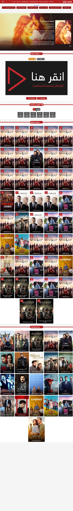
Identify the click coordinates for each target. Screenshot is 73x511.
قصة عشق (51, 1)
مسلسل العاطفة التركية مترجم (49, 28)
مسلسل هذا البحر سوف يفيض (55, 7)
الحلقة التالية (42, 98)
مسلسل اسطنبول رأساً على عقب (8, 7)
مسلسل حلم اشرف (66, 7)
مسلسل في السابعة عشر (32, 7)
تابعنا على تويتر (36, 5)
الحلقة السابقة (31, 98)
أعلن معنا (18, 1)
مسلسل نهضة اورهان (25, 1)
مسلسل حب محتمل (43, 7)
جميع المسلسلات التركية (44, 1)
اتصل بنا (14, 1)
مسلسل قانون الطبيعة (21, 7)
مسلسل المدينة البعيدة (34, 1)
